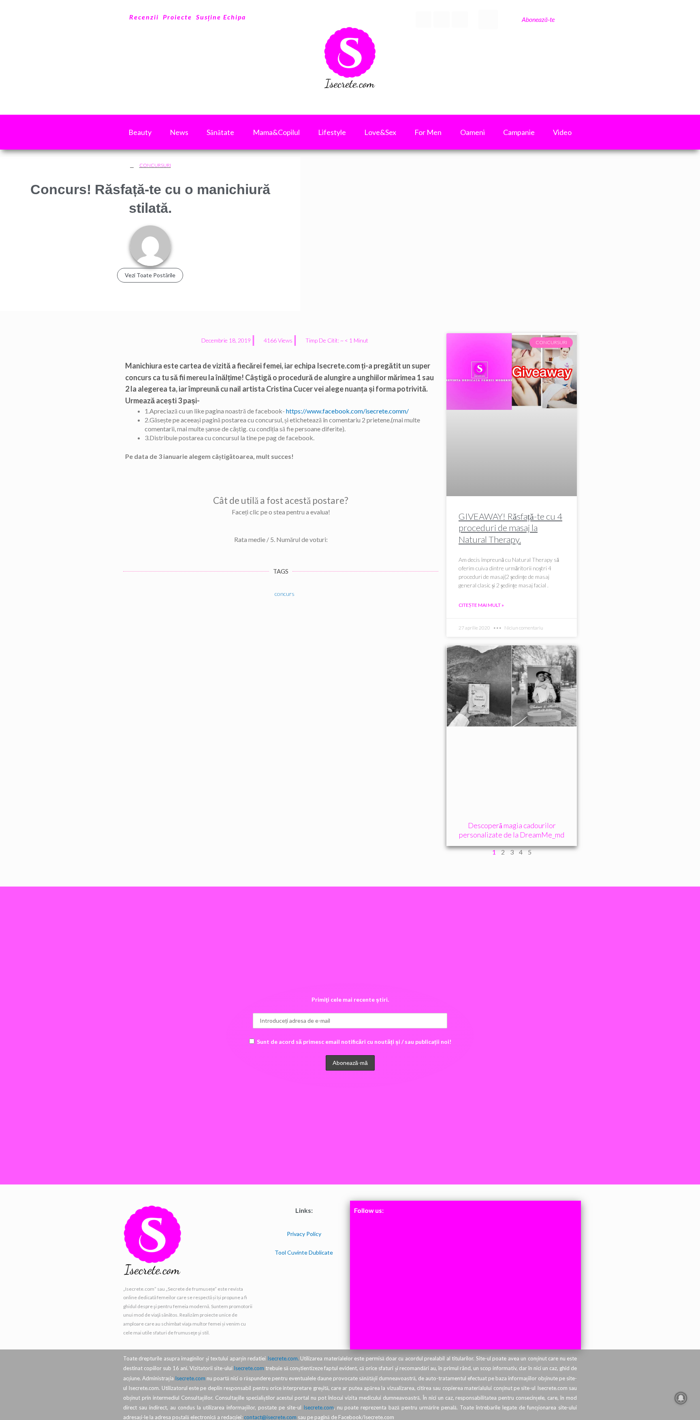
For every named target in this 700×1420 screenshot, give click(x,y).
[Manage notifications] (680, 1398)
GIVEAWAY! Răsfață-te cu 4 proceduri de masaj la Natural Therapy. (510, 528)
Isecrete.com (249, 1368)
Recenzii (144, 17)
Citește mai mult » (481, 605)
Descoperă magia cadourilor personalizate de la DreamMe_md (511, 830)
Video (562, 132)
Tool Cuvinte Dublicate (304, 1252)
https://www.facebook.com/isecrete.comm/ (347, 411)
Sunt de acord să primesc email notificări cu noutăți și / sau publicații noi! (354, 1041)
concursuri (155, 165)
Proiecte (177, 17)
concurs (285, 593)
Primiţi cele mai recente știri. (350, 999)
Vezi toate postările (150, 275)
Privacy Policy (304, 1233)
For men (428, 132)
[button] (488, 19)
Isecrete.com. (283, 1358)
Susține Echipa (221, 17)
